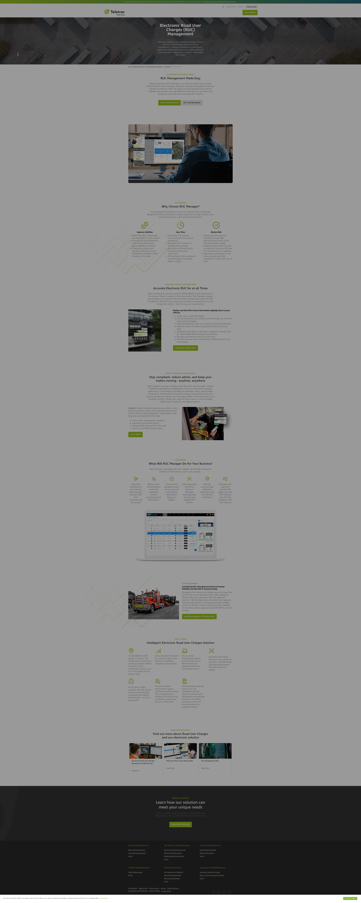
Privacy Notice (104, 898)
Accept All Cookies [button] (350, 898)
